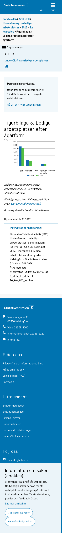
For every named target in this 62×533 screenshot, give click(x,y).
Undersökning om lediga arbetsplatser (26, 60)
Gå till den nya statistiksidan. (24, 104)
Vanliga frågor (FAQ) (14, 375)
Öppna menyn (15, 47)
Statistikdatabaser (13, 411)
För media (8, 381)
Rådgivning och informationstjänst (23, 363)
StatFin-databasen (13, 405)
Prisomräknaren (12, 423)
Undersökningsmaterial (16, 436)
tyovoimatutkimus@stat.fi (26, 203)
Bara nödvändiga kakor (20, 521)
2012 (24, 27)
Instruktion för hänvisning (25, 227)
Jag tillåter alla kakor (19, 512)
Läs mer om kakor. (15, 503)
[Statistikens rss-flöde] (6, 67)
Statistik (24, 19)
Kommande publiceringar (17, 430)
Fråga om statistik (13, 369)
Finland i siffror (11, 417)
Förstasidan (10, 19)
